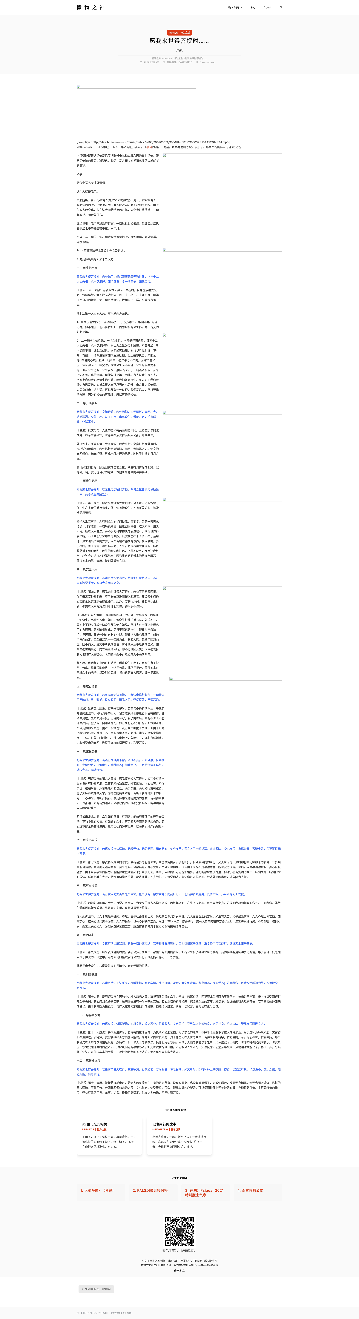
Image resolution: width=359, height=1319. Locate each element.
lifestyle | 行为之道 (179, 32)
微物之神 (92, 7)
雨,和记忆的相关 (94, 1124)
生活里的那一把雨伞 (96, 1290)
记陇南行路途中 (164, 1124)
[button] (281, 7)
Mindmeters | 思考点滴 (166, 1129)
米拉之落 (155, 1260)
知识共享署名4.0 (183, 1260)
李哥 (149, 147)
